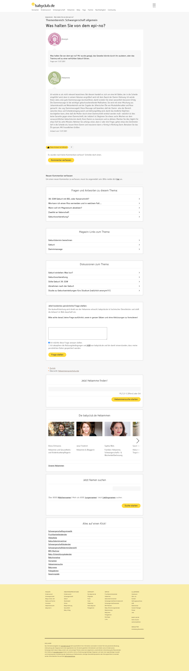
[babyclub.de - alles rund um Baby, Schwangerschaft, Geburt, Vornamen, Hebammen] (43, 7)
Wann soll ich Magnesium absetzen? (65, 208)
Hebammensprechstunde (68, 371)
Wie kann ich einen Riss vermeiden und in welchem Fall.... (75, 203)
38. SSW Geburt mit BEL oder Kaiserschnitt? (68, 199)
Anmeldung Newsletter (138, 629)
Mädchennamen (64, 498)
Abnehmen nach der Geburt (61, 286)
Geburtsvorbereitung (58, 277)
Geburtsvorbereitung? (58, 217)
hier (118, 179)
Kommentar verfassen (61, 160)
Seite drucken (135, 619)
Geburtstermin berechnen (60, 240)
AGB (88, 346)
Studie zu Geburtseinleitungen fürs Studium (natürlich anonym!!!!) (79, 291)
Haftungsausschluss (70, 656)
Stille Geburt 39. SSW (58, 282)
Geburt (51, 245)
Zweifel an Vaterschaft (58, 212)
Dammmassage (55, 249)
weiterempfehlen (136, 622)
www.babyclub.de (65, 646)
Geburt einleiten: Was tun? (60, 273)
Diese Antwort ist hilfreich (58, 147)
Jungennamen (91, 498)
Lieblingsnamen (109, 498)
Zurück (52, 368)
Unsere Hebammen (56, 466)
